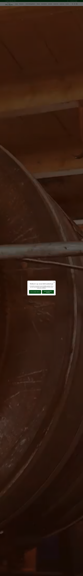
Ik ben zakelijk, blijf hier (35, 291)
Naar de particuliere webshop (48, 292)
